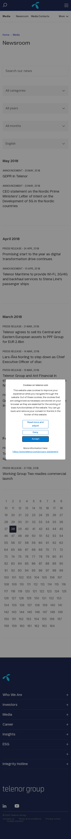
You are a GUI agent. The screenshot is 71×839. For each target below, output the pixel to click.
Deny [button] (35, 432)
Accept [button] (35, 439)
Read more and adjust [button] (35, 424)
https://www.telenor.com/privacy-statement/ (35, 452)
